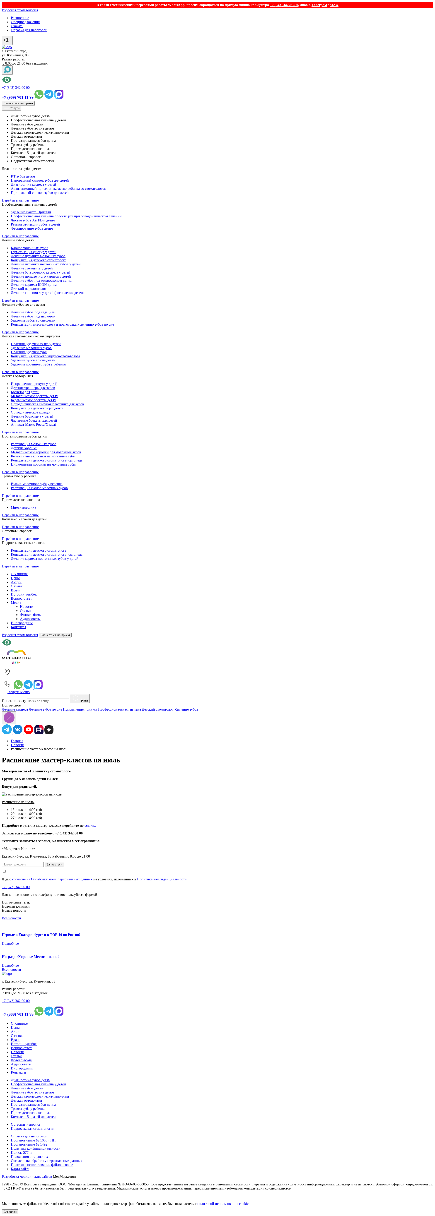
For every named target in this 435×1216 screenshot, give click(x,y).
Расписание (20, 18)
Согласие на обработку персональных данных (46, 1161)
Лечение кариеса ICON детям (34, 284)
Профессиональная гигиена (119, 709)
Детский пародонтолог (28, 289)
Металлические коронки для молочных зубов (46, 452)
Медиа (16, 602)
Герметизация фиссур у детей (33, 252)
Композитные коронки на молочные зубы (43, 456)
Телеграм (319, 5)
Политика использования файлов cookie (42, 1165)
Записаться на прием (18, 103)
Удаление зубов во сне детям (33, 320)
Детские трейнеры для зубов (33, 388)
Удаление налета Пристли (31, 212)
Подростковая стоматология (32, 1128)
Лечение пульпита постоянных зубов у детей (46, 264)
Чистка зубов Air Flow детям (33, 220)
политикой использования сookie (223, 1204)
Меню (25, 692)
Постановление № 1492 (29, 1144)
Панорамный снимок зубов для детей (40, 180)
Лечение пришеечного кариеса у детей (41, 276)
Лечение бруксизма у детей (32, 416)
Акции (16, 582)
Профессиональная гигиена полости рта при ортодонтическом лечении (66, 216)
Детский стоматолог (157, 709)
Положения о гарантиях (29, 1156)
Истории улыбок (24, 594)
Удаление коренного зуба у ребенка (38, 364)
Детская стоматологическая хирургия (40, 1096)
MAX (334, 5)
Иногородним (22, 623)
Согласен (10, 1212)
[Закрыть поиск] (9, 717)
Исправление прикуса (80, 709)
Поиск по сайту (14, 701)
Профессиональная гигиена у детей (38, 1084)
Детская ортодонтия (26, 1100)
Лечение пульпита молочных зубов (38, 256)
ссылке (90, 825)
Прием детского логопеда (31, 1113)
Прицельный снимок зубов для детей (40, 193)
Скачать (17, 26)
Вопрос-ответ (21, 598)
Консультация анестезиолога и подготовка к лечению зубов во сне (62, 324)
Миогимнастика (23, 507)
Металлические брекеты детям (34, 396)
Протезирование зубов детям (33, 1104)
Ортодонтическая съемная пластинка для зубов (47, 404)
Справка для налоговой (29, 30)
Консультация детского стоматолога (38, 260)
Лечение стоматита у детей (32, 268)
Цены (15, 578)
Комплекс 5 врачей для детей (33, 1117)
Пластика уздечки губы (29, 352)
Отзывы (17, 586)
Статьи (25, 611)
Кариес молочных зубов (29, 248)
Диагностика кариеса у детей (33, 184)
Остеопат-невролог (26, 1124)
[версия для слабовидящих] (217, 80)
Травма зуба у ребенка (28, 1108)
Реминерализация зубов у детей (35, 224)
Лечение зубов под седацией (33, 312)
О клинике (19, 574)
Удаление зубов (186, 709)
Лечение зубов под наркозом (33, 316)
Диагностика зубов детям (30, 1080)
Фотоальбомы (30, 615)
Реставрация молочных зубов (33, 444)
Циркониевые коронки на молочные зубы (43, 464)
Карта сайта (20, 1169)
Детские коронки (24, 448)
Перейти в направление (20, 200)
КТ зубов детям (23, 176)
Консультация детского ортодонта (37, 408)
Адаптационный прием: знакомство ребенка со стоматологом (58, 188)
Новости (26, 606)
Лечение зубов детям (27, 1088)
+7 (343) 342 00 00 (16, 87)
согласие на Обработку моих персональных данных (52, 879)
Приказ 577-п (21, 1152)
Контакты (18, 627)
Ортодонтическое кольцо (30, 412)
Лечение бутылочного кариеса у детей (40, 272)
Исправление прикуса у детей (34, 384)
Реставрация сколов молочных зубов (39, 488)
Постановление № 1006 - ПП (33, 1140)
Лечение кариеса (15, 709)
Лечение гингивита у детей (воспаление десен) (47, 293)
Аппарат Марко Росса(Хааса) (33, 424)
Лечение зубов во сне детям (32, 1092)
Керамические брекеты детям (33, 400)
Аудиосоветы (30, 619)
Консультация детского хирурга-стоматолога (45, 356)
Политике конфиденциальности (162, 879)
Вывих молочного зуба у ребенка (37, 484)
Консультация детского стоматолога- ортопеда (46, 460)
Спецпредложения (25, 22)
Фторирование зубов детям (32, 228)
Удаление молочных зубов (31, 348)
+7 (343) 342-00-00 (284, 5)
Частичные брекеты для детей (34, 420)
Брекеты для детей (25, 392)
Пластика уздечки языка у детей (36, 344)
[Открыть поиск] (7, 70)
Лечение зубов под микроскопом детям (41, 280)
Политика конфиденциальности (35, 1148)
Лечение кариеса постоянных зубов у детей (44, 558)
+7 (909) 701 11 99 (18, 97)
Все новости (11, 918)
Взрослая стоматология (20, 10)
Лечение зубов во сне (45, 709)
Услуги (14, 108)
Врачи (15, 590)
